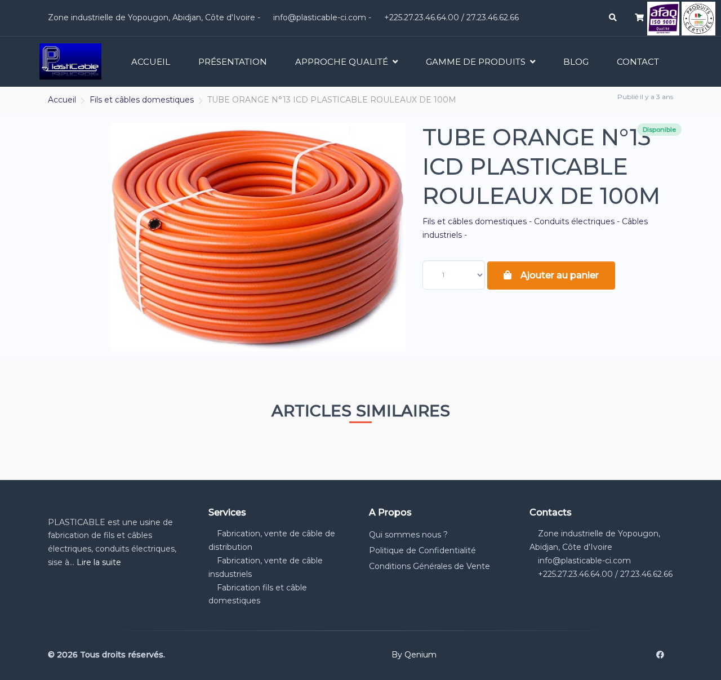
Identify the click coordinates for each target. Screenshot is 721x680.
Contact (638, 61)
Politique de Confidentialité (422, 550)
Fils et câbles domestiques (142, 100)
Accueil (150, 61)
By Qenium (414, 655)
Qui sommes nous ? (408, 535)
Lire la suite (99, 562)
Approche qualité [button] (341, 61)
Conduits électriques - (578, 221)
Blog (576, 61)
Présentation (232, 61)
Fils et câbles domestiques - (478, 221)
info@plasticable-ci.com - (321, 17)
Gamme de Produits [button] (476, 61)
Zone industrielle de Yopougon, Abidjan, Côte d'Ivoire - (153, 17)
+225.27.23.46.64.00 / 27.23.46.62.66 (450, 17)
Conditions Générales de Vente (429, 566)
